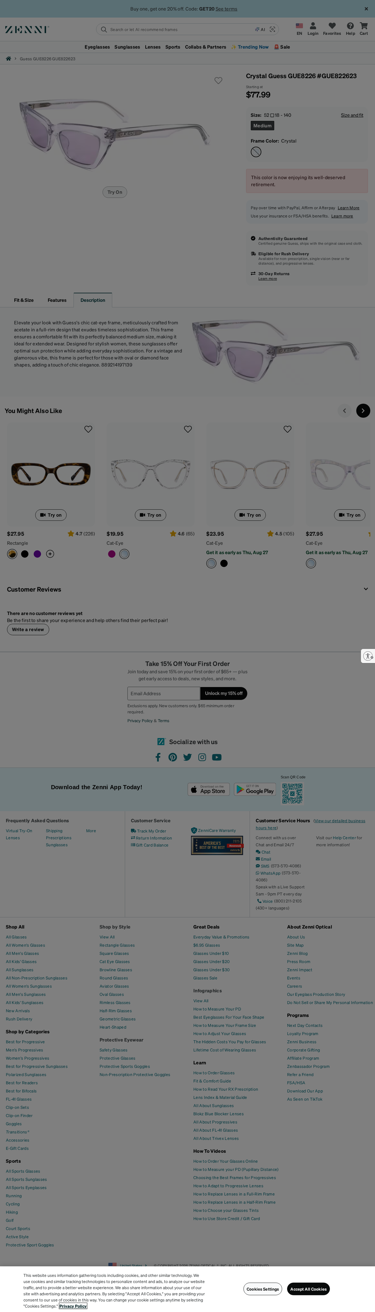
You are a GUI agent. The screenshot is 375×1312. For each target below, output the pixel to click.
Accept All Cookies (308, 1289)
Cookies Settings (263, 1289)
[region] (187, 1289)
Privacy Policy (73, 1305)
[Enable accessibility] (368, 656)
